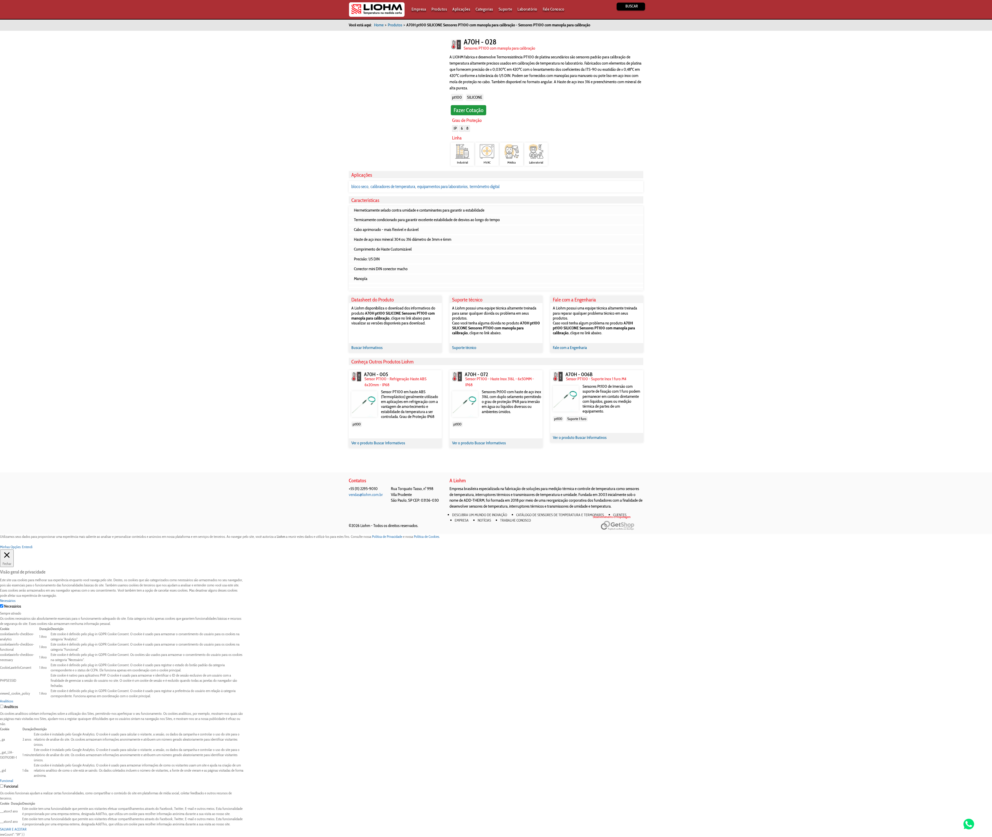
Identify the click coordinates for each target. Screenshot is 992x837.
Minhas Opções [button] (10, 547)
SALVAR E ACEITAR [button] (13, 829)
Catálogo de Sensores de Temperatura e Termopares (560, 515)
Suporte (505, 9)
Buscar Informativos (367, 347)
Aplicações (461, 9)
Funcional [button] (6, 780)
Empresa (419, 9)
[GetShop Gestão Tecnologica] (622, 525)
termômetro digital (485, 186)
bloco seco (359, 186)
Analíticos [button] (6, 701)
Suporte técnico (464, 347)
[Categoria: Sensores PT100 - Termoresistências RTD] (456, 44)
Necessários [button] (8, 600)
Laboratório (527, 9)
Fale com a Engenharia (570, 347)
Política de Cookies (426, 536)
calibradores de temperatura (392, 186)
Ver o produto (362, 442)
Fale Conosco (553, 9)
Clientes (619, 515)
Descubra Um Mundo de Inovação (479, 515)
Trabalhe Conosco (515, 520)
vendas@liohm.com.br (366, 494)
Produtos (439, 9)
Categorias (484, 9)
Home (379, 24)
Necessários (12, 606)
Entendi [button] (27, 547)
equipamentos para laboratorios (442, 186)
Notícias (484, 520)
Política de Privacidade (387, 536)
